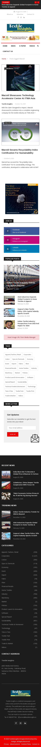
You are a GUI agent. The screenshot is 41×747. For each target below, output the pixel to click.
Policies (25, 373)
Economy (30, 359)
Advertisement (15, 744)
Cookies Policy (26, 744)
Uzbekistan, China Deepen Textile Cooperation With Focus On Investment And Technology (26, 485)
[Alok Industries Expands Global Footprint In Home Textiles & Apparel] (10, 300)
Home (5, 46)
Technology (32, 386)
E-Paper (22, 46)
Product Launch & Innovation (14, 377)
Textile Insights (7, 104)
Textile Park (20, 391)
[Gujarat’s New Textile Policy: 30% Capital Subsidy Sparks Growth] (10, 313)
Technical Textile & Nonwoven (15, 386)
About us (10, 14)
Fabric (21, 364)
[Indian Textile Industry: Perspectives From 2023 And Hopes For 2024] (10, 325)
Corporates (9, 68)
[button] (36, 2)
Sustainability (22, 382)
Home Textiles (24, 368)
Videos (32, 46)
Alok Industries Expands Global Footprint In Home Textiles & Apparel (27, 299)
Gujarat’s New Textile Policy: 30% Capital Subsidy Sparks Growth (28, 311)
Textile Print (30, 391)
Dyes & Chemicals (18, 359)
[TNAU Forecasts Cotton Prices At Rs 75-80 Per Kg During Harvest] (6, 496)
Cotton (7, 359)
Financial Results (10, 368)
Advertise (20, 14)
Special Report (10, 382)
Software (30, 377)
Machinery (8, 373)
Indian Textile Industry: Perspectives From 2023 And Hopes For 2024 (28, 323)
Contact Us (30, 14)
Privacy (6, 744)
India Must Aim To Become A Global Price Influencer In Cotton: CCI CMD (26, 474)
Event (7, 364)
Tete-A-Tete (9, 391)
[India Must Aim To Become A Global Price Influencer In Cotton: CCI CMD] (6, 475)
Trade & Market (10, 396)
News (13, 46)
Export (14, 364)
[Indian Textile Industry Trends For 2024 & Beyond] (6, 515)
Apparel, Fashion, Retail (13, 354)
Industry (8, 123)
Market (17, 373)
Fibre (27, 364)
